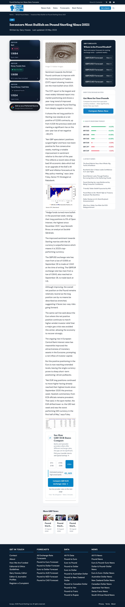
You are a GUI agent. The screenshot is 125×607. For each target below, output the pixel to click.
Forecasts (64, 8)
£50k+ (69, 464)
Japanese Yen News (100, 587)
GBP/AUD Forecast (98, 69)
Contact (13, 555)
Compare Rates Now (98, 111)
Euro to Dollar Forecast (47, 569)
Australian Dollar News (102, 576)
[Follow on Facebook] (110, 2)
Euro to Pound (70, 562)
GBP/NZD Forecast (98, 75)
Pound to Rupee (71, 595)
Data (55, 8)
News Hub (45, 8)
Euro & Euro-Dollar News (103, 573)
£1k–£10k (52, 464)
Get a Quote (105, 8)
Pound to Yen (70, 587)
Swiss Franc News (100, 591)
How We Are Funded (19, 562)
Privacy (101, 604)
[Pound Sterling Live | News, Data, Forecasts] (16, 8)
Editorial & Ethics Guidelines (17, 568)
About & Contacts (96, 2)
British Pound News (22, 15)
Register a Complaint (19, 583)
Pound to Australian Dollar (76, 573)
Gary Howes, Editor (18, 573)
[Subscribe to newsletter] (113, 2)
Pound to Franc (71, 591)
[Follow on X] (106, 2)
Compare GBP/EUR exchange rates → (61, 482)
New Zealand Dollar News (103, 580)
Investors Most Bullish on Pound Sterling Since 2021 (48, 15)
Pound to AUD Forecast (47, 573)
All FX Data (69, 555)
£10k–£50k (61, 464)
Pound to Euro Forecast (47, 562)
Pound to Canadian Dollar (75, 584)
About (12, 559)
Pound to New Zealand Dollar (74, 579)
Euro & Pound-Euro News (103, 562)
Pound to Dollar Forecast (48, 565)
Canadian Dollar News (102, 584)
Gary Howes (25, 30)
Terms (107, 604)
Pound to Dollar (71, 566)
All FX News (97, 555)
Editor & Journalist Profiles (18, 578)
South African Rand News (103, 595)
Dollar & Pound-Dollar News (102, 568)
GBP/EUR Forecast (98, 57)
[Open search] (113, 8)
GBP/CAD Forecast (98, 81)
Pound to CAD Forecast (47, 580)
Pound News (97, 559)
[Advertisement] (98, 228)
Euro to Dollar (70, 570)
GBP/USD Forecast (98, 63)
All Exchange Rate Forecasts (45, 557)
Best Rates (77, 8)
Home (12, 15)
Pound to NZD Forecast (47, 576)
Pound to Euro (70, 559)
